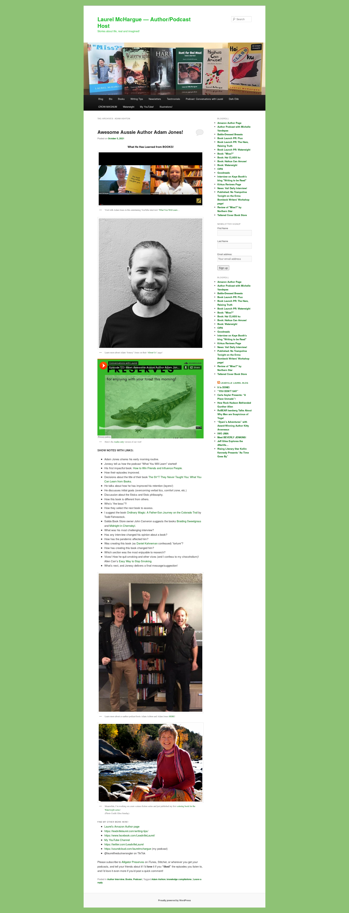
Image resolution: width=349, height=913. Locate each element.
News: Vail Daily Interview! (232, 188)
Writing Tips (137, 99)
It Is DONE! (223, 387)
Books (121, 99)
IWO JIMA (222, 433)
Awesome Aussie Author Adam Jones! (140, 132)
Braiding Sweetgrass (189, 521)
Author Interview (115, 879)
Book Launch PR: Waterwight (233, 149)
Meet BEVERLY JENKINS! (231, 437)
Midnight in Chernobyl (122, 526)
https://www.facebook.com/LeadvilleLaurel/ (129, 835)
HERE (171, 716)
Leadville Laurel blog (234, 383)
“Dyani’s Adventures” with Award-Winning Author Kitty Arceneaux (233, 425)
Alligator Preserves (133, 862)
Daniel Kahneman (147, 543)
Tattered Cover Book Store (232, 215)
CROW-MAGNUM (107, 106)
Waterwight (128, 106)
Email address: (224, 254)
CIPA (220, 169)
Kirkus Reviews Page (229, 184)
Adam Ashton (158, 879)
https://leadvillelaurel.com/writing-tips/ (126, 831)
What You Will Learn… (169, 209)
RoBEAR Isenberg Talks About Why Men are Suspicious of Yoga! (234, 414)
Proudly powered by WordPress (174, 900)
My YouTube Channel (117, 840)
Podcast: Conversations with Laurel (204, 99)
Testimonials (173, 99)
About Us (152, 352)
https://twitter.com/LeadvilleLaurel (124, 844)
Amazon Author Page (229, 123)
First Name (222, 228)
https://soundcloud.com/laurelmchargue (127, 848)
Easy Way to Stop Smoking (135, 561)
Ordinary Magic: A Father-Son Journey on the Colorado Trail (162, 512)
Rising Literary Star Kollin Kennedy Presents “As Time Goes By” (233, 452)
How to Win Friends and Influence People (157, 468)
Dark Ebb (234, 99)
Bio (110, 99)
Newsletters (155, 99)
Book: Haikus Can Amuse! (232, 161)
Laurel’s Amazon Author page (121, 826)
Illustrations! (166, 106)
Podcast (137, 879)
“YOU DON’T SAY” (227, 391)
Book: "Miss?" (225, 153)
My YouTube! (147, 106)
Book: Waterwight (227, 165)
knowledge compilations (179, 879)
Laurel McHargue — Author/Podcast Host (144, 22)
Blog (100, 99)
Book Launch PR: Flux (230, 138)
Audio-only (119, 441)
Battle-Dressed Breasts (230, 134)
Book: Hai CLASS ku (228, 157)
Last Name (222, 241)
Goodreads (223, 172)
